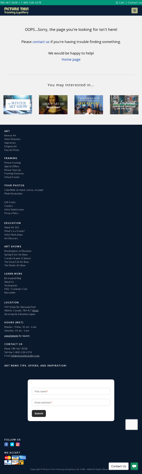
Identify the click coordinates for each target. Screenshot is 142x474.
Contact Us (135, 2)
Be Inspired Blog (12, 278)
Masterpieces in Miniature (18, 251)
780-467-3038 (9, 2)
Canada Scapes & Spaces (17, 258)
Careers (8, 205)
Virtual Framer (12, 177)
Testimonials (10, 285)
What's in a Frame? (14, 231)
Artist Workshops (13, 234)
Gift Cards (10, 202)
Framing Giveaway (14, 173)
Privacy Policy (11, 213)
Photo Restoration (13, 193)
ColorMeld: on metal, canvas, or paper (24, 190)
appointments (11, 335)
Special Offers (11, 166)
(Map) (35, 310)
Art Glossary (11, 238)
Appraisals (10, 142)
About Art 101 (11, 227)
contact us (41, 41)
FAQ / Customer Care (15, 289)
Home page (71, 59)
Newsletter (10, 292)
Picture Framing (12, 162)
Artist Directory (12, 139)
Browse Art (10, 135)
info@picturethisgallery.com (25, 355)
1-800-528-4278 (31, 2)
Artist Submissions (14, 209)
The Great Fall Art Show (16, 262)
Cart (121, 2)
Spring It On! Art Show (16, 254)
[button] (134, 10)
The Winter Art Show (15, 265)
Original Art (10, 146)
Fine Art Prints (11, 150)
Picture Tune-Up (12, 170)
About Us (9, 281)
